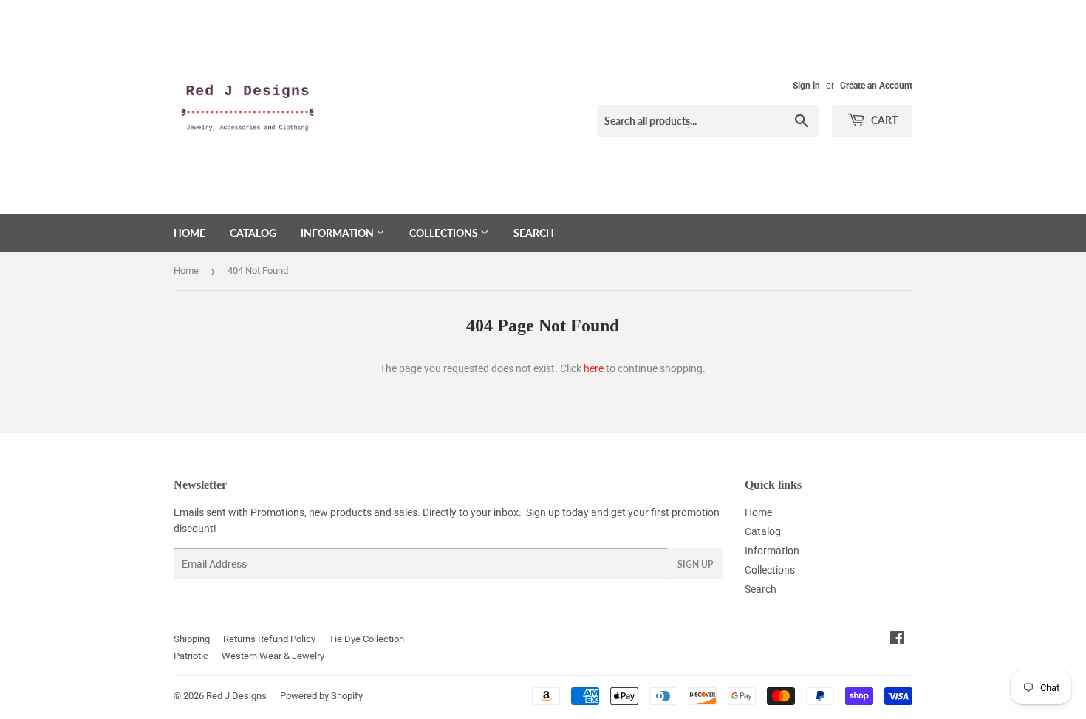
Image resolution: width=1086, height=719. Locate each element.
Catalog (253, 233)
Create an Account (876, 85)
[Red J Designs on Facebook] (897, 640)
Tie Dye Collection (366, 638)
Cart (883, 120)
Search (533, 233)
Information (338, 233)
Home (189, 233)
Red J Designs (236, 695)
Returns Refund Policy (269, 638)
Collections (444, 233)
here (594, 368)
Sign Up (695, 564)
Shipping (192, 638)
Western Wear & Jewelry (273, 655)
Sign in (806, 85)
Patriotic (191, 655)
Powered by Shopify (321, 695)
